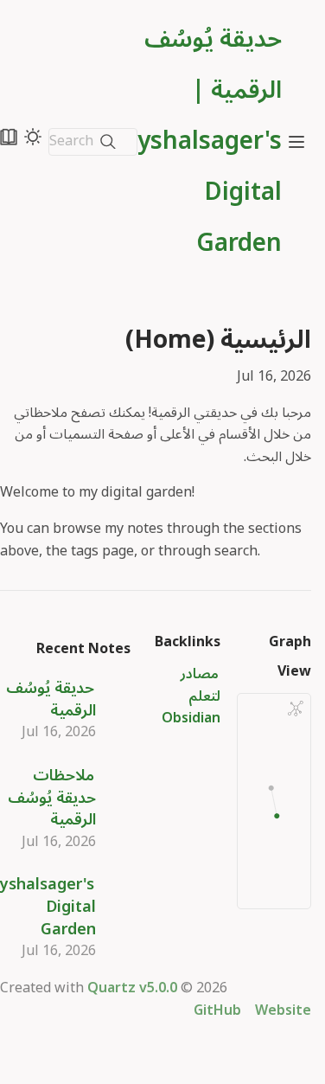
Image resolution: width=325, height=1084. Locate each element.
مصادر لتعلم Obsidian (191, 696)
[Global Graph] (295, 708)
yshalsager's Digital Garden (48, 906)
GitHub (217, 1010)
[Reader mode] (8, 137)
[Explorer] (296, 142)
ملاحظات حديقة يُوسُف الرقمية (52, 797)
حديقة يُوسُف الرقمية (51, 699)
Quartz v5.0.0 (132, 988)
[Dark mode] (32, 137)
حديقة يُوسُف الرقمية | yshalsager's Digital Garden (209, 141)
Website (283, 1010)
